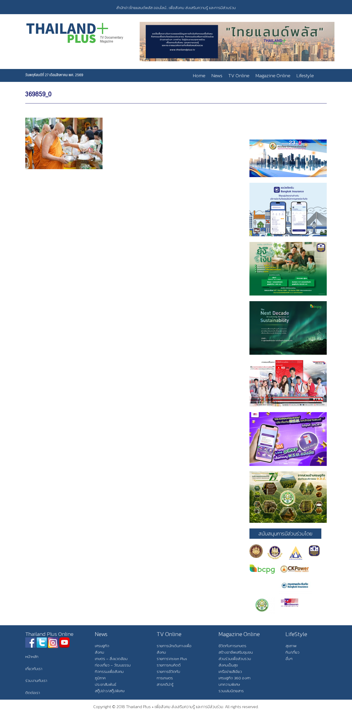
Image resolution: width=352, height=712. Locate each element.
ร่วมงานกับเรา (36, 680)
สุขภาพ (291, 646)
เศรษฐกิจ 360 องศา (234, 678)
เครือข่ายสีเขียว (230, 671)
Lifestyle (305, 75)
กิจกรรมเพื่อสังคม (109, 671)
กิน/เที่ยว (292, 652)
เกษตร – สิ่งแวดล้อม (111, 659)
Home (199, 75)
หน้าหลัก (31, 656)
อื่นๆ (289, 659)
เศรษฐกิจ (102, 646)
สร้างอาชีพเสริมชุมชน (236, 652)
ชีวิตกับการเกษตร (232, 646)
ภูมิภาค (100, 678)
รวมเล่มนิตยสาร (231, 691)
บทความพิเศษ (229, 684)
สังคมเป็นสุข (228, 665)
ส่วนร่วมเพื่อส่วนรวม (235, 659)
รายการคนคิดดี (169, 665)
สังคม (99, 652)
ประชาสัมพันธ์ (105, 684)
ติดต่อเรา (32, 693)
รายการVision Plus (172, 659)
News (216, 75)
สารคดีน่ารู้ (165, 684)
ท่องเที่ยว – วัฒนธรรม (113, 665)
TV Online (238, 75)
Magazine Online (272, 75)
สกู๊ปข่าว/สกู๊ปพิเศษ (109, 691)
